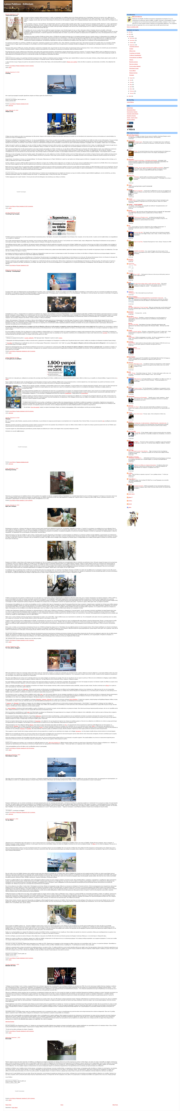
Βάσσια (130, 323)
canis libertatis (132, 431)
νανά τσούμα (131, 140)
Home (62, 1104)
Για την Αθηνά (9, 820)
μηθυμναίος (131, 175)
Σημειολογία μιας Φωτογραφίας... (141, 397)
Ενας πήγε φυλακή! (35, 407)
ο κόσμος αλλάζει (132, 200)
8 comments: (30, 500)
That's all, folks (137, 432)
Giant (93, 726)
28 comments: (31, 748)
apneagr (130, 189)
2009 (130, 96)
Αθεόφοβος (25, 689)
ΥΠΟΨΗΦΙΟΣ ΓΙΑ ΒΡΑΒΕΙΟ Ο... (135, 458)
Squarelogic (38, 721)
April (131, 86)
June (131, 82)
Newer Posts (8, 1104)
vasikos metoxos (132, 347)
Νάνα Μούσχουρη (132, 211)
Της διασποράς (131, 337)
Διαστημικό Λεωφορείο (139, 485)
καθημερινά (11, 105)
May (131, 84)
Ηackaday (16, 726)
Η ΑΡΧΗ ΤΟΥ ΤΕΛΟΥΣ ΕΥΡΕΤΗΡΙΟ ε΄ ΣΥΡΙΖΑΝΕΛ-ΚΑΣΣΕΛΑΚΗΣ (142, 160)
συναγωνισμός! (84, 393)
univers (130, 412)
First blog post (132, 292)
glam (41, 694)
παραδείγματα (68, 393)
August (131, 77)
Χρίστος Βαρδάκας (73, 699)
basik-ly (130, 210)
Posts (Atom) (15, 1107)
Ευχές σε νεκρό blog (138, 241)
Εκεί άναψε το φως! (138, 141)
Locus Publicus (138, 16)
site (103, 421)
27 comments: (31, 65)
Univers (41, 727)
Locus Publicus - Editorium (18, 4)
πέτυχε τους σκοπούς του (54, 742)
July (131, 80)
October (132, 42)
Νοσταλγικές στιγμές (11, 756)
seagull (130, 330)
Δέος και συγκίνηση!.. (138, 190)
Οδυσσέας (49, 699)
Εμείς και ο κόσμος (11, 506)
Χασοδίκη (29, 728)
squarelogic (131, 396)
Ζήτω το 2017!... (137, 274)
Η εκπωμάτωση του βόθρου (13, 358)
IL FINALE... (136, 441)
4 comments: (30, 958)
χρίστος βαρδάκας (132, 296)
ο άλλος (130, 473)
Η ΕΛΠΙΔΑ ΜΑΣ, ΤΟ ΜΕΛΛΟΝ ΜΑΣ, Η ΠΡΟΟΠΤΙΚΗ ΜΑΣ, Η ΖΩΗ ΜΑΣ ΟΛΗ (150, 423)
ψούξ (129, 282)
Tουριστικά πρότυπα (12, 15)
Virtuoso (8, 419)
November (132, 40)
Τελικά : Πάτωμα (132, 373)
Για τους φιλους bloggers (13, 648)
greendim (130, 273)
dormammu (78, 731)
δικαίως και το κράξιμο (72, 61)
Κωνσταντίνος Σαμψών (132, 111)
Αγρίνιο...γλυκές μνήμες (132, 117)
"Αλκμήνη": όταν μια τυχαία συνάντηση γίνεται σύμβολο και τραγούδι (148, 167)
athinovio (130, 362)
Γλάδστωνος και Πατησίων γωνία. (141, 217)
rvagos (130, 185)
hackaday (130, 341)
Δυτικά (130, 504)
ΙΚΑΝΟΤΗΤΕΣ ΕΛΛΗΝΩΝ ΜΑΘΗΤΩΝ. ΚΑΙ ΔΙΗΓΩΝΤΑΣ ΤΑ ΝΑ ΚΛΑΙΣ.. (149, 297)
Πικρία (129, 474)
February (132, 91)
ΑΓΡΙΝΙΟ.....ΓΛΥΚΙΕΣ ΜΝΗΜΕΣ (135, 204)
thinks (130, 150)
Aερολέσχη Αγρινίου (131, 115)
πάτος (129, 226)
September (132, 44)
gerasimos (131, 311)
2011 (130, 34)
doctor (130, 387)
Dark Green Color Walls (133, 324)
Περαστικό (22, 728)
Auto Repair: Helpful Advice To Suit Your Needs (138, 307)
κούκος (130, 500)
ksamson (130, 166)
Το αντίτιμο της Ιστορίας (13, 214)
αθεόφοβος (131, 159)
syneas (130, 306)
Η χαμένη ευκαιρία (138, 388)
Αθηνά (107, 685)
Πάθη (135, 264)
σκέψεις (10, 67)
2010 (130, 36)
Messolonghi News (131, 109)
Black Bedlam (131, 356)
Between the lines (11, 965)
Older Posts (115, 1104)
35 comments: (31, 411)
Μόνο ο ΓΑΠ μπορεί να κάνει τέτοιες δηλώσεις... (138, 451)
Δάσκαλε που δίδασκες (133, 317)
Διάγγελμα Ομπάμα (10, 1021)
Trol (66, 724)
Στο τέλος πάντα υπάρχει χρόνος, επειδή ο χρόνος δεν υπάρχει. (147, 283)
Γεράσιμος (44, 699)
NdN (129, 440)
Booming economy (11, 469)
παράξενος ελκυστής (133, 456)
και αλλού (105, 332)
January (132, 93)
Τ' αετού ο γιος (137, 348)
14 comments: (32, 351)
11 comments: (32, 812)
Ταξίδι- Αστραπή (137, 378)
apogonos (130, 291)
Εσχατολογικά (131, 136)
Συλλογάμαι (136, 176)
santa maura (131, 494)
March (131, 88)
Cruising (8, 73)
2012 (130, 32)
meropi (130, 231)
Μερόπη (31, 724)
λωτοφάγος (131, 216)
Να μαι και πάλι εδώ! (138, 232)
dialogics (130, 463)
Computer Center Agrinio (132, 113)
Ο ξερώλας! (131, 260)
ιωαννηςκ (130, 259)
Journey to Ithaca (131, 119)
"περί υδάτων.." (132, 479)
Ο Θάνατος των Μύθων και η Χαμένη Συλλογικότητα (145, 465)
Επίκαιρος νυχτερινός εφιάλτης (135, 331)
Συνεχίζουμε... (131, 313)
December (132, 38)
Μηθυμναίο (38, 716)
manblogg (130, 450)
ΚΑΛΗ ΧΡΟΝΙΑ (131, 343)
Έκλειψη (136, 151)
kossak (130, 484)
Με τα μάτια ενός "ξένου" (133, 406)
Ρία (25, 685)
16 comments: (30, 206)
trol (129, 225)
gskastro (130, 422)
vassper (130, 198)
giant (129, 240)
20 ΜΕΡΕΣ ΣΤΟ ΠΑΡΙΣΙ (139, 251)
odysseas (130, 405)
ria (129, 249)
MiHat (129, 336)
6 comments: (32, 1098)
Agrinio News (130, 107)
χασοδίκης (131, 316)
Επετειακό (8, 1038)
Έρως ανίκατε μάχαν (138, 413)
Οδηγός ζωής (9, 111)
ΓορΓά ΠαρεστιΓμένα (133, 135)
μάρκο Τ (130, 497)
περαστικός (131, 263)
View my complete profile (132, 26)
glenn (129, 507)
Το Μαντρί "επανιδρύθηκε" (13, 271)
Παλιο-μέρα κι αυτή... (138, 363)
